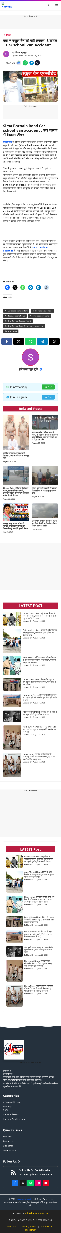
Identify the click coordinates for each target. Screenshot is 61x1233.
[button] (47, 5)
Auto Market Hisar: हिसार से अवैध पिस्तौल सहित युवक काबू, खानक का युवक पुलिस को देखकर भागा (40, 632)
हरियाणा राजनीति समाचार (12, 1102)
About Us (7, 1136)
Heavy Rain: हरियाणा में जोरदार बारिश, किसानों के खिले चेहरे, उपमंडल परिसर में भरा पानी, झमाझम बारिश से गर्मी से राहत (16, 492)
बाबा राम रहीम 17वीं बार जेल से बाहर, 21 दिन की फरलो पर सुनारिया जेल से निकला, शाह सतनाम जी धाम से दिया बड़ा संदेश (45, 436)
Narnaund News (11, 1114)
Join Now (48, 386)
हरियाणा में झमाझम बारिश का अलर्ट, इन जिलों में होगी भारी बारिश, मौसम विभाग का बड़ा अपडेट (44, 523)
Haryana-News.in (24, 1199)
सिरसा (8, 35)
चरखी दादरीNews (7, 1108)
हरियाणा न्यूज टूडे (21, 52)
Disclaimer (8, 1145)
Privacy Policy (9, 1150)
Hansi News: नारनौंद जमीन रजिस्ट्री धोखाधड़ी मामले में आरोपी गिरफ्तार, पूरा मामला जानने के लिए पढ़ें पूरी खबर (39, 756)
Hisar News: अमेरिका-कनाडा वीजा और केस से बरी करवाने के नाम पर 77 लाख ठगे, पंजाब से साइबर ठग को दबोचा (39, 660)
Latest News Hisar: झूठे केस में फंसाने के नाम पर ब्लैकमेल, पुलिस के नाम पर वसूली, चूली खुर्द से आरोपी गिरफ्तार (39, 616)
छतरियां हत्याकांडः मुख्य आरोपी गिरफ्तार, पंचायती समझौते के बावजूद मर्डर (16, 455)
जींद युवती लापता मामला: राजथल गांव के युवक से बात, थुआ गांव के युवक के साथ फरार (40, 713)
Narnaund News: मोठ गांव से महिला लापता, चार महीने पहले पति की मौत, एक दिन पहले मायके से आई (40, 697)
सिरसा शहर (7, 141)
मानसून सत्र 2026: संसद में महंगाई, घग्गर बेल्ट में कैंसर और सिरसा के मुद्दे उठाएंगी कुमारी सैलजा (15, 526)
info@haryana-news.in (36, 1213)
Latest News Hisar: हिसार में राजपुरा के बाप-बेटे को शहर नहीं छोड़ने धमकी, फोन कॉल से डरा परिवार (39, 682)
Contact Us (8, 1141)
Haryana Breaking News (14, 1119)
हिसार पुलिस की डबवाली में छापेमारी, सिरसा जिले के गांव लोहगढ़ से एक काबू (45, 490)
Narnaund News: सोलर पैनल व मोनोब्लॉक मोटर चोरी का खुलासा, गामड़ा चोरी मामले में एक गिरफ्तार (39, 729)
